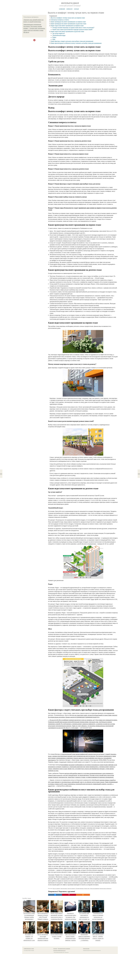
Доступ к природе (56, 888)
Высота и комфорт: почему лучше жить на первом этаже (68, 18)
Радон (54, 37)
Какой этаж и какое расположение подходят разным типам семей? (72, 29)
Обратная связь (86, 948)
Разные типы (87, 888)
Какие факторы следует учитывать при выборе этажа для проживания (72, 41)
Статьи (76, 8)
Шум (53, 39)
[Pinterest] (69, 895)
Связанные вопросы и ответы (60, 20)
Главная (62, 8)
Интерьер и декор (70, 3)
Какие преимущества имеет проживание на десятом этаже (68, 24)
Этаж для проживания (94, 888)
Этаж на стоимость (71, 888)
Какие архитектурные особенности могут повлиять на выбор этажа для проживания (76, 43)
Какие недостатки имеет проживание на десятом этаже (67, 31)
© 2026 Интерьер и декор (29, 948)
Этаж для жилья (63, 888)
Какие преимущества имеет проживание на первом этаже (68, 22)
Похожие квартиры (80, 888)
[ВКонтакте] (55, 895)
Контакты (55, 948)
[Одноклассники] (83, 895)
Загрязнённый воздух (58, 35)
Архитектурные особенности (105, 888)
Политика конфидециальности (59, 950)
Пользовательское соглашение (64, 948)
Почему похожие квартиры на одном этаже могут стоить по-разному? (73, 27)
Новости (69, 8)
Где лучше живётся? (58, 33)
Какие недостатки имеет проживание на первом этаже (67, 26)
